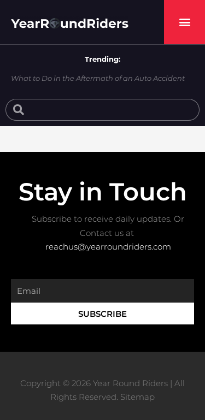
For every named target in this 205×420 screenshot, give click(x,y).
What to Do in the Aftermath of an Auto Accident (98, 78)
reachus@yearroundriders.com (108, 246)
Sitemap (137, 397)
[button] (184, 22)
